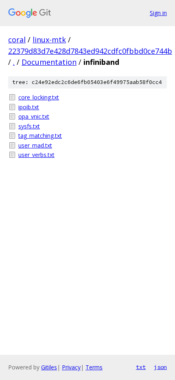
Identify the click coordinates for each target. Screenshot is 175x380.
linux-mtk (49, 39)
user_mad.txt (35, 145)
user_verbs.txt (36, 155)
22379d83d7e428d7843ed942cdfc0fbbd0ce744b (90, 51)
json (160, 367)
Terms (94, 367)
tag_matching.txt (40, 135)
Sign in (158, 13)
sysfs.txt (29, 126)
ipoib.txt (28, 107)
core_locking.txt (38, 97)
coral (17, 39)
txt (141, 367)
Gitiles (49, 367)
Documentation (49, 62)
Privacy (71, 367)
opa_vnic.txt (33, 116)
